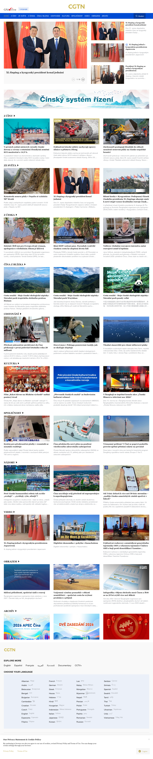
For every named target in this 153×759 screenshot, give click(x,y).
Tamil (108, 697)
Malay (84, 685)
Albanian (28, 681)
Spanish (110, 689)
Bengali (27, 693)
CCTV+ (78, 665)
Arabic (27, 685)
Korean (55, 722)
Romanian (84, 718)
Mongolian (84, 689)
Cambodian (28, 701)
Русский (51, 665)
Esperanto (30, 718)
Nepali (81, 697)
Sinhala (110, 685)
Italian (55, 713)
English (7, 665)
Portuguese (85, 709)
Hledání (141, 16)
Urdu (108, 713)
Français (30, 665)
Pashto (81, 713)
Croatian (29, 705)
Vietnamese (113, 718)
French (55, 681)
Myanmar (85, 693)
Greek (55, 689)
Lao (80, 681)
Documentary (64, 665)
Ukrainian (112, 709)
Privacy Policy (8, 751)
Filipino (28, 722)
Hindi (53, 701)
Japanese (56, 718)
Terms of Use (22, 751)
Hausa (54, 693)
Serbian (110, 681)
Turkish (110, 705)
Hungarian (56, 705)
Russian (83, 722)
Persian (82, 701)
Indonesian (60, 709)
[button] (83, 79)
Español (18, 665)
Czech (27, 709)
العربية (40, 665)
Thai (108, 701)
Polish (81, 705)
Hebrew (55, 697)
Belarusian (31, 689)
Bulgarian (30, 697)
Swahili (111, 693)
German (56, 685)
